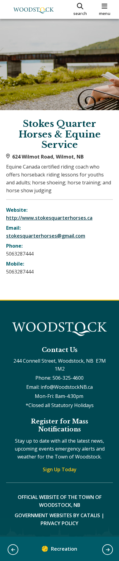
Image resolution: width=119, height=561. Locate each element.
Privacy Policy (59, 523)
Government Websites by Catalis (57, 515)
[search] (80, 9)
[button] (13, 549)
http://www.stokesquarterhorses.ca (49, 217)
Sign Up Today (60, 469)
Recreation (64, 548)
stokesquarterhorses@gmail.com (45, 235)
